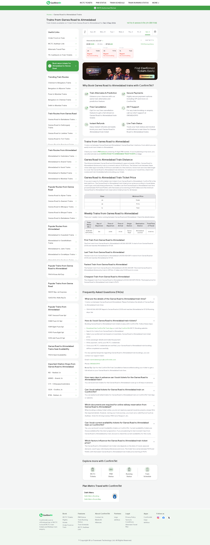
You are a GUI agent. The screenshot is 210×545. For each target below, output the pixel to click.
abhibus (117, 520)
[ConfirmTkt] (45, 516)
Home (49, 15)
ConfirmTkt (125, 328)
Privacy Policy (130, 517)
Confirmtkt (148, 517)
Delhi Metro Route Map (92, 499)
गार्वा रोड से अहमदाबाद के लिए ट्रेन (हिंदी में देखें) (142, 23)
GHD (92, 44)
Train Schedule (117, 3)
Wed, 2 (121, 32)
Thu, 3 (130, 32)
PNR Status (101, 3)
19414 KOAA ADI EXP (93, 41)
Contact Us (99, 517)
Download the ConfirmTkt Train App (99, 328)
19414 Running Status (147, 44)
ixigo (116, 517)
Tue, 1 (112, 32)
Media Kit (98, 520)
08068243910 (95, 364)
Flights (65, 520)
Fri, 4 (139, 32)
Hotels (65, 522)
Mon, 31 (103, 32)
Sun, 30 (92, 32)
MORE (155, 3)
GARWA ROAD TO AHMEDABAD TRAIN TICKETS (118, 154)
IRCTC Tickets (86, 3)
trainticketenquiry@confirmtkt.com (102, 359)
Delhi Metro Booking (91, 496)
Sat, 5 (148, 32)
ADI (111, 44)
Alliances (98, 522)
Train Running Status (138, 3)
